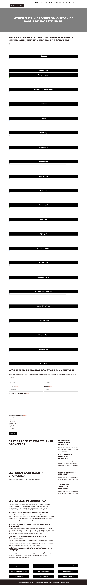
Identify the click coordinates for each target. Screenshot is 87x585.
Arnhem (43, 104)
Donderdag (13, 423)
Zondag (12, 428)
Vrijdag (12, 425)
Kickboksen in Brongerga (68, 565)
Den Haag (43, 133)
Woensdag (12, 421)
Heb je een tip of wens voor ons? (19, 393)
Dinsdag (12, 419)
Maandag (12, 417)
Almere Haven (43, 75)
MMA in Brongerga (43, 576)
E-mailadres (14, 386)
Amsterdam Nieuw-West (43, 89)
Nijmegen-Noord (43, 248)
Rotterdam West (43, 277)
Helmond (43, 190)
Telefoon (48, 386)
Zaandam (43, 364)
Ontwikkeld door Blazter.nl (36, 582)
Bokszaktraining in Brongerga (19, 571)
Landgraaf (43, 205)
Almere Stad (43, 71)
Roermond (43, 263)
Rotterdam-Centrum (43, 291)
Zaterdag (12, 426)
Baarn (43, 118)
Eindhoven (43, 161)
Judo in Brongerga (68, 571)
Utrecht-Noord (43, 320)
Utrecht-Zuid (43, 335)
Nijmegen (43, 234)
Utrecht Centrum (43, 306)
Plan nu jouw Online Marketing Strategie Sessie (56, 582)
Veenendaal (43, 349)
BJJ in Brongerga (19, 576)
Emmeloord (43, 176)
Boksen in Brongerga (43, 571)
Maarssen (43, 219)
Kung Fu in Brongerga (68, 576)
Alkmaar (43, 56)
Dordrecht (43, 147)
